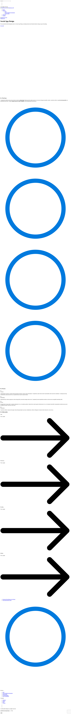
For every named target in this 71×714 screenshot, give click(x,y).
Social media (7, 13)
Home (4, 9)
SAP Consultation (6, 696)
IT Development (5, 695)
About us (4, 14)
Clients (4, 701)
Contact (4, 15)
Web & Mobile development (10, 12)
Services (4, 10)
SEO (6, 11)
